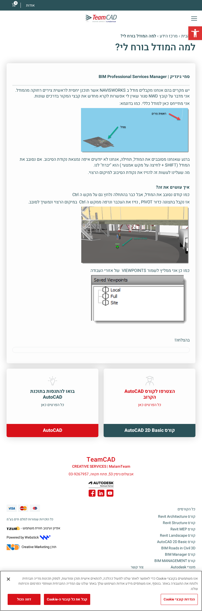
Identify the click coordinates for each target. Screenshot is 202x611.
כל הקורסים (186, 509)
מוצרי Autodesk (183, 567)
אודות (30, 5)
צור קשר (137, 567)
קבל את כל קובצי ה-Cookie (67, 599)
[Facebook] (92, 494)
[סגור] (8, 579)
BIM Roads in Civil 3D (178, 548)
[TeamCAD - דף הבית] (101, 18)
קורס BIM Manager (180, 554)
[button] (195, 33)
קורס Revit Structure (179, 523)
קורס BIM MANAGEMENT (174, 561)
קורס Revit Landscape (177, 535)
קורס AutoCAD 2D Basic (176, 542)
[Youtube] (110, 494)
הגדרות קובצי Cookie (179, 599)
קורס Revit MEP (182, 529)
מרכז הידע (169, 36)
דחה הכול (24, 599)
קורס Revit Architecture (176, 516)
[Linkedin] (101, 494)
